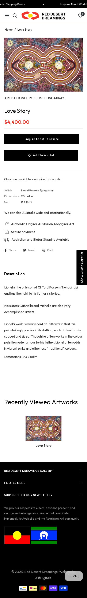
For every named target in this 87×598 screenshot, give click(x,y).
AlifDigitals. (43, 578)
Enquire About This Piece (41, 139)
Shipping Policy (12, 4)
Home (9, 29)
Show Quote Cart (82, 267)
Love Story (43, 445)
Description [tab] (14, 273)
